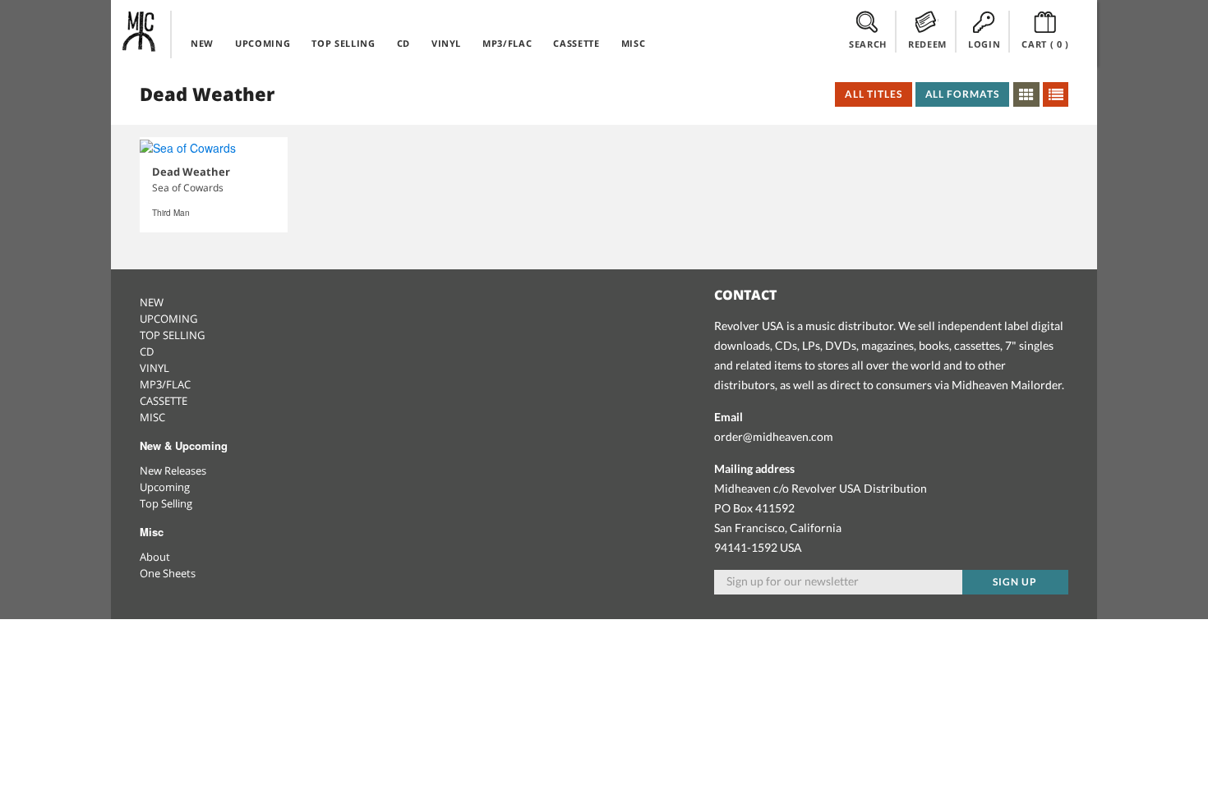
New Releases (173, 470)
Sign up (1015, 582)
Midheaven (139, 31)
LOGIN (984, 44)
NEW (202, 43)
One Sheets (168, 573)
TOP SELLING (343, 43)
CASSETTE (576, 43)
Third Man (171, 212)
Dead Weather (191, 171)
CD (403, 43)
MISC (633, 43)
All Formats (962, 94)
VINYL (446, 43)
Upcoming (165, 487)
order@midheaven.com (773, 436)
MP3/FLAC (507, 43)
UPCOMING (262, 43)
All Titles (873, 94)
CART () (1045, 44)
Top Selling (166, 503)
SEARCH (868, 44)
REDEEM (927, 44)
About (155, 556)
